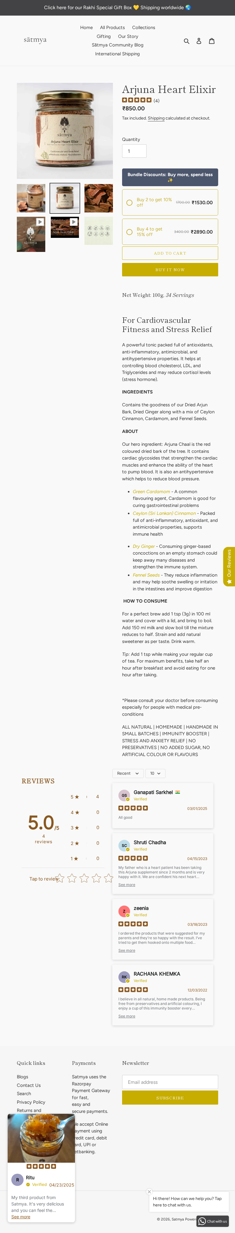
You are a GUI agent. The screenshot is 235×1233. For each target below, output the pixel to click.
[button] (84, 796)
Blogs (22, 1077)
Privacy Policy (31, 1102)
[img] (136, 101)
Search (24, 1093)
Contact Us (29, 1085)
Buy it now (170, 269)
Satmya (178, 1219)
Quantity (131, 139)
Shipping (156, 118)
